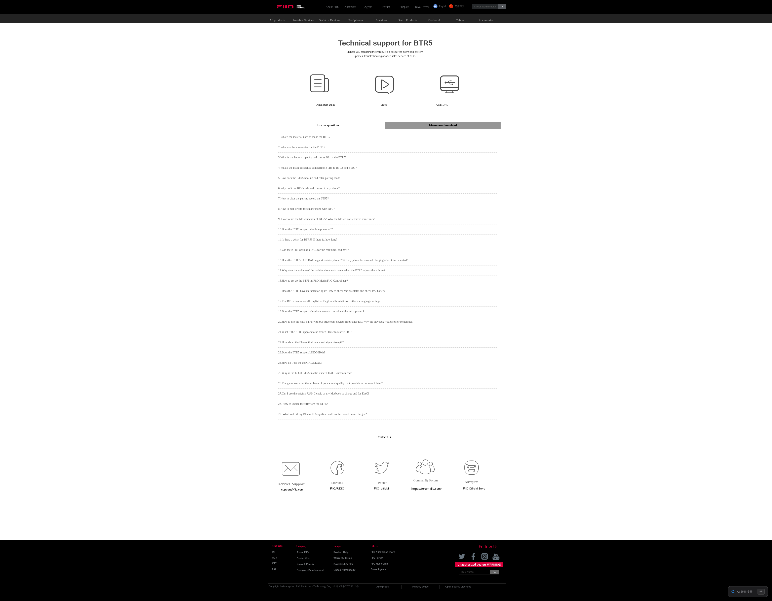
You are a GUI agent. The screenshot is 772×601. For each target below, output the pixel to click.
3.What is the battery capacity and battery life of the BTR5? (312, 157)
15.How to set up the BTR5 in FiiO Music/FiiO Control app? (313, 280)
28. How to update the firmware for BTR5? (303, 403)
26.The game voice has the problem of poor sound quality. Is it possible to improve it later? (330, 383)
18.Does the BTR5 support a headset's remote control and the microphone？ (321, 311)
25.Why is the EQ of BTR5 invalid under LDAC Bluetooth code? (315, 373)
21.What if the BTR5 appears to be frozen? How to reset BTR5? (314, 332)
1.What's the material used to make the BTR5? (304, 136)
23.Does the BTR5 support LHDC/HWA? (301, 352)
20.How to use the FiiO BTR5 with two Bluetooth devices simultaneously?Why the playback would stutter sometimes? (345, 321)
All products (277, 20)
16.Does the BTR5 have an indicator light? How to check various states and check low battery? (332, 290)
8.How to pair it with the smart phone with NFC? (306, 208)
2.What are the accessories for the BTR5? (301, 147)
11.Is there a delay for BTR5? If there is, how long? (307, 239)
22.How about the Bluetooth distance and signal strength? (311, 342)
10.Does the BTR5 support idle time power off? (305, 229)
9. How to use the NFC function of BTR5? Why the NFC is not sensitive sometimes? (326, 219)
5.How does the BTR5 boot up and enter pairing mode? (309, 178)
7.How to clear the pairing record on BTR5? (303, 198)
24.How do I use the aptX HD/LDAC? (300, 362)
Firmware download (443, 125)
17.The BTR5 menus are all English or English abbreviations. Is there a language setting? (329, 301)
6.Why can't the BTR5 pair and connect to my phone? (309, 188)
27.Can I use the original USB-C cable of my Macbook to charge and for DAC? (323, 393)
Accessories (486, 20)
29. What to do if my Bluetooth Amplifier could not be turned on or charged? (322, 414)
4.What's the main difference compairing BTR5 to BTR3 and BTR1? (317, 167)
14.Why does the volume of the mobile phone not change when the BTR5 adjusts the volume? (331, 270)
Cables (460, 20)
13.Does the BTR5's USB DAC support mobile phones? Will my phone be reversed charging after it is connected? (343, 260)
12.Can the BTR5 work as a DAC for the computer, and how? (313, 249)
